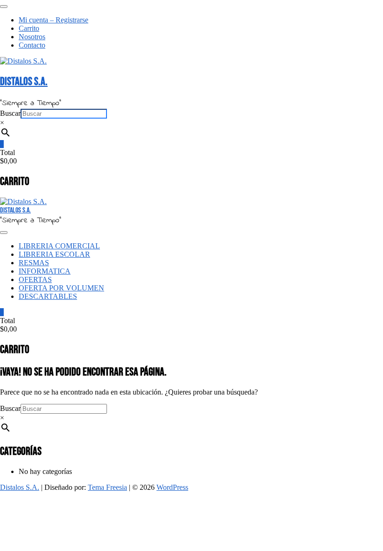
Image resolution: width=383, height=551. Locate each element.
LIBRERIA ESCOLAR (54, 254)
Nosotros (32, 37)
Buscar (10, 113)
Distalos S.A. (24, 81)
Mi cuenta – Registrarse (53, 20)
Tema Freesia (107, 487)
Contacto (32, 45)
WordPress (172, 487)
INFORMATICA (45, 271)
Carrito (29, 28)
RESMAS (34, 263)
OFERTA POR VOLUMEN (61, 288)
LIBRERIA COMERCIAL (59, 246)
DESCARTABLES (48, 296)
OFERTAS (35, 279)
